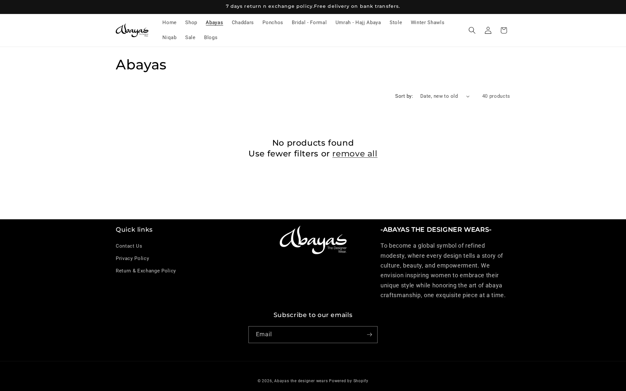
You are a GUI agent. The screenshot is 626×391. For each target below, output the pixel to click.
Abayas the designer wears (301, 381)
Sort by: (404, 96)
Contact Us (129, 246)
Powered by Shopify (348, 381)
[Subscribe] (369, 334)
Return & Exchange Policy (146, 271)
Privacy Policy (132, 258)
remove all (354, 153)
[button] (472, 30)
